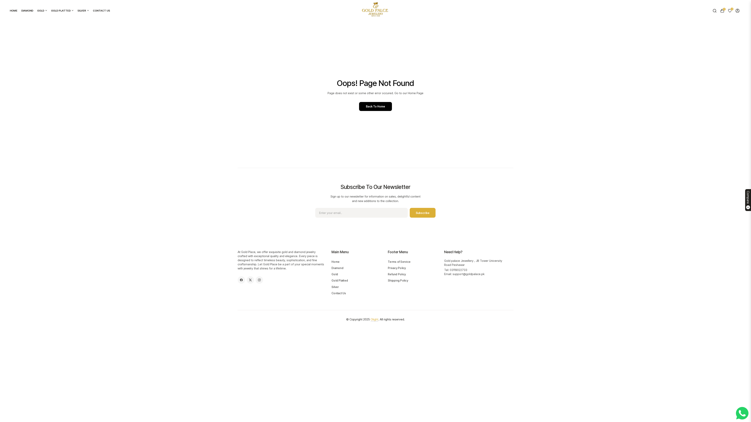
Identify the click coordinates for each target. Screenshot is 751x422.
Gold (334, 274)
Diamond (337, 268)
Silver (335, 287)
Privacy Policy (397, 268)
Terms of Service (399, 261)
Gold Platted (339, 280)
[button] (714, 10)
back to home (375, 106)
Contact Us (338, 293)
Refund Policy (397, 274)
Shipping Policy (398, 280)
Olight (374, 319)
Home (335, 261)
